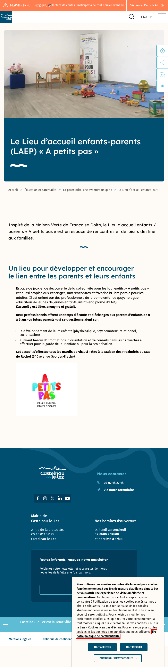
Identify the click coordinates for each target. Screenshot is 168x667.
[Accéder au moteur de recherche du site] (131, 16)
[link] (147, 5)
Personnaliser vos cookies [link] (116, 658)
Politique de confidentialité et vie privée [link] (69, 639)
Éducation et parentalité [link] (40, 190)
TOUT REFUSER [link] (134, 647)
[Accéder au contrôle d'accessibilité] (162, 86)
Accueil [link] (13, 190)
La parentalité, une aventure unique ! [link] (87, 190)
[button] (162, 17)
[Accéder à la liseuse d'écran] (162, 74)
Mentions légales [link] (20, 639)
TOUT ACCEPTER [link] (102, 647)
